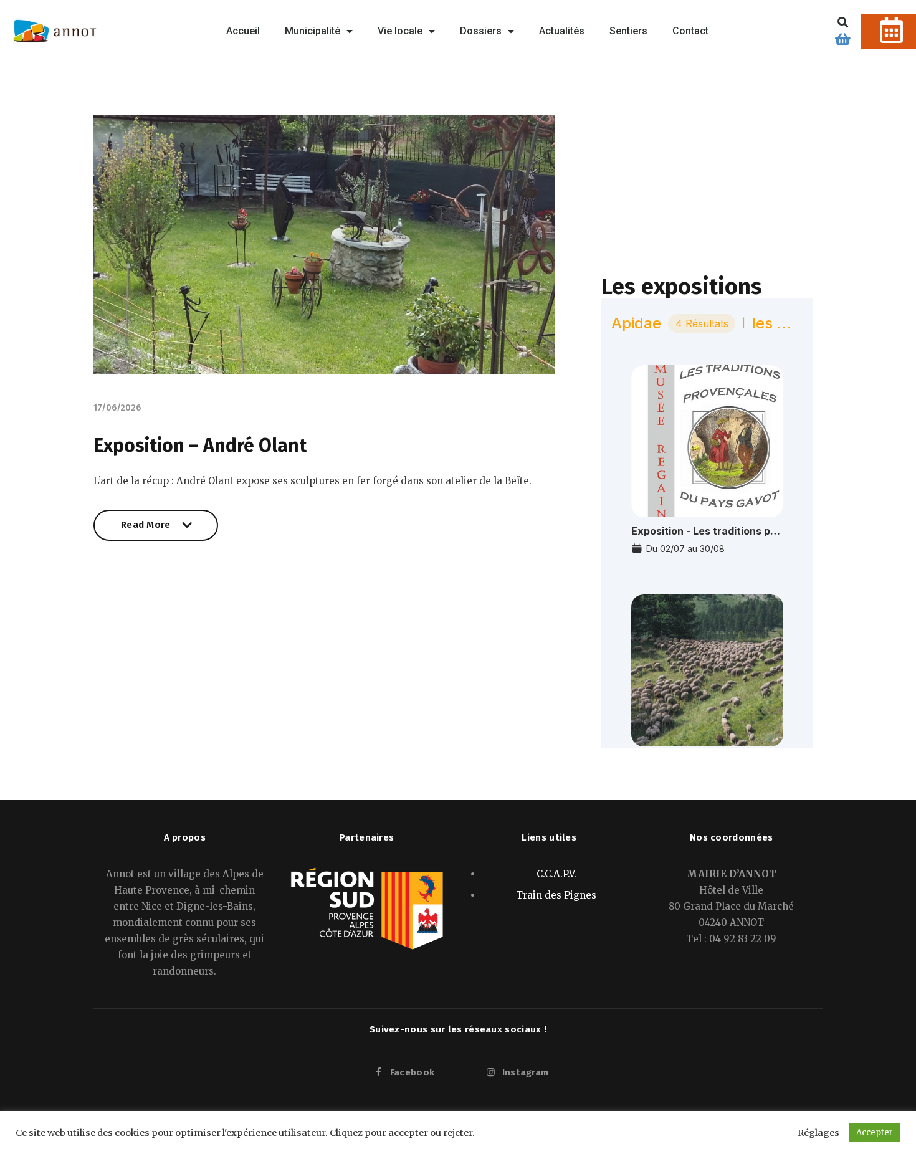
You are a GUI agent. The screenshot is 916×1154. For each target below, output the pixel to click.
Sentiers (628, 31)
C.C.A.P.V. (556, 874)
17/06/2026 (117, 408)
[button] (842, 21)
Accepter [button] (874, 1132)
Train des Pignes (556, 895)
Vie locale (400, 31)
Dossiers (481, 31)
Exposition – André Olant (200, 445)
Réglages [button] (818, 1132)
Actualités (561, 31)
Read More (146, 529)
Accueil (243, 31)
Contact (690, 31)
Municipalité (312, 31)
